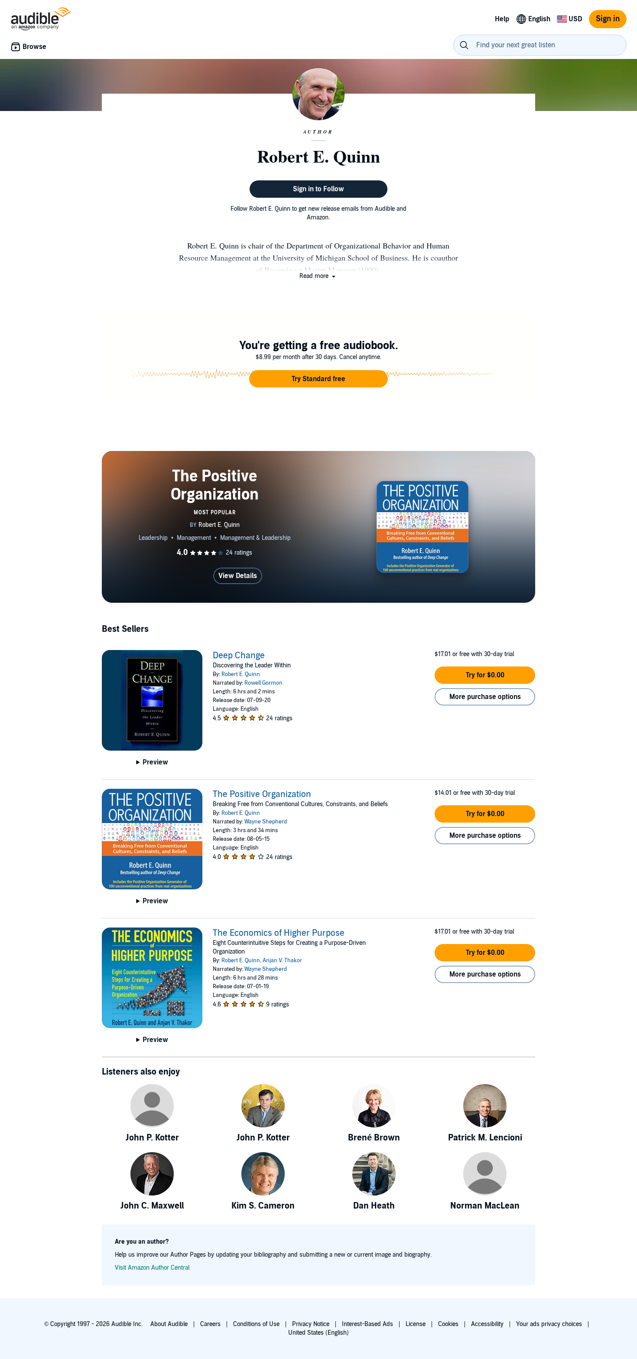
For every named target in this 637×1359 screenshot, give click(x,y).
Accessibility (487, 1324)
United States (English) (318, 1332)
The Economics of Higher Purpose (278, 933)
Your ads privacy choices (549, 1324)
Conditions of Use (256, 1324)
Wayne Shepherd (265, 821)
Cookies (448, 1324)
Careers (210, 1324)
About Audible (169, 1324)
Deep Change (239, 655)
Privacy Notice (310, 1324)
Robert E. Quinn (240, 674)
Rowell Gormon (263, 683)
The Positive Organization (262, 794)
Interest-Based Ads (367, 1324)
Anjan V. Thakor (282, 960)
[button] (318, 276)
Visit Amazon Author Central (152, 1267)
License (416, 1324)
